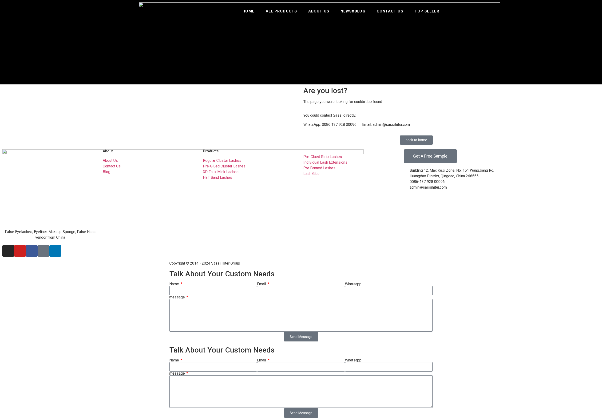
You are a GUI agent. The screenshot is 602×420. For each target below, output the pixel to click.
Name (174, 284)
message (177, 297)
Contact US (390, 11)
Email (262, 284)
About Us (318, 11)
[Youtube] (20, 251)
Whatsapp (353, 284)
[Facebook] (32, 251)
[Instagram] (8, 251)
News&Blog (353, 11)
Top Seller (427, 11)
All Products (281, 11)
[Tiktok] (43, 251)
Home (248, 11)
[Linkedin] (55, 251)
